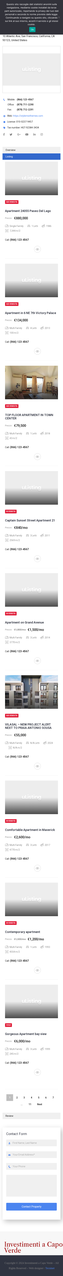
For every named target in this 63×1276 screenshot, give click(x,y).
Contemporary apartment (22, 932)
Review (9, 1115)
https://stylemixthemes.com (28, 115)
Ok (32, 29)
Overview (10, 150)
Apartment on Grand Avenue (24, 622)
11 (30, 1104)
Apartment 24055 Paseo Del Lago (28, 211)
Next (39, 1104)
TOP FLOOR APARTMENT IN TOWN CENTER (29, 416)
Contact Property (31, 1206)
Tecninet (49, 1268)
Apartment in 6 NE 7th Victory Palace (30, 313)
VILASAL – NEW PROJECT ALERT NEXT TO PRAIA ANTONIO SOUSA (28, 726)
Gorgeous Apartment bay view (26, 1034)
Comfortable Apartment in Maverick (30, 830)
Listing (9, 156)
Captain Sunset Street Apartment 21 (30, 520)
